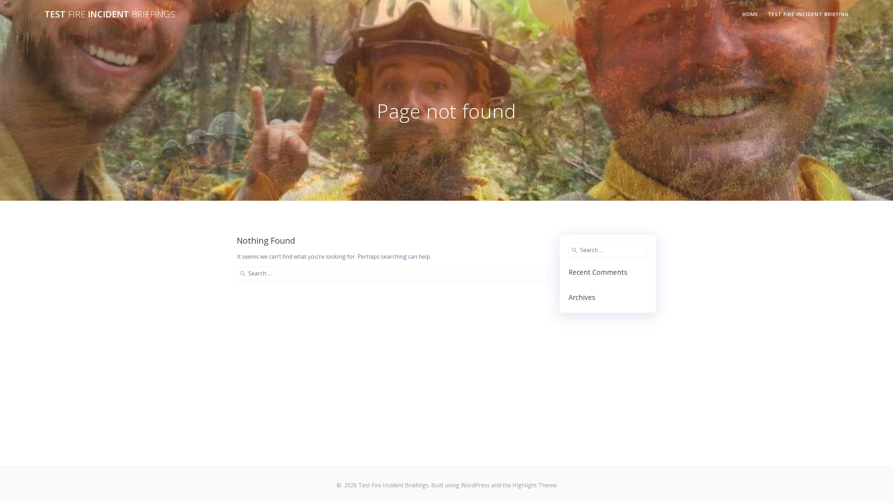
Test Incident (110, 14)
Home (750, 14)
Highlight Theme (534, 485)
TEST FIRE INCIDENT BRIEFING (808, 14)
